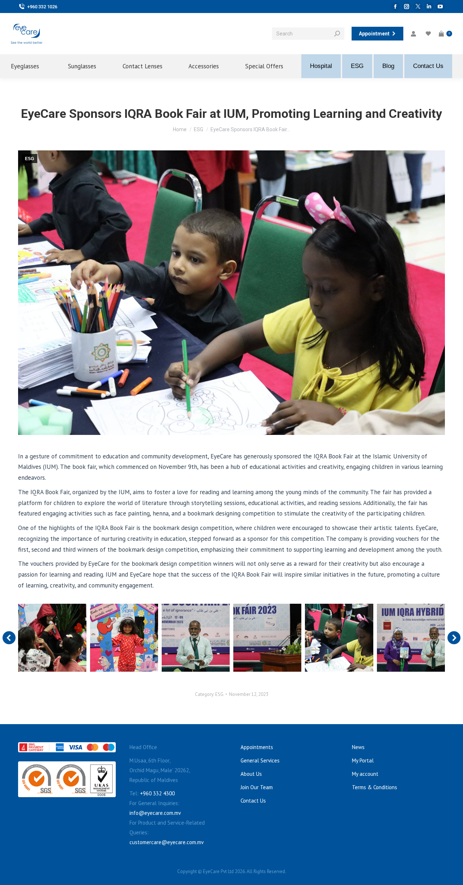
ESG (29, 158)
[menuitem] (30, 66)
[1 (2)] (196, 638)
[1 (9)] (411, 638)
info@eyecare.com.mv (155, 812)
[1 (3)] (124, 638)
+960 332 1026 (42, 6)
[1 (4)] (52, 638)
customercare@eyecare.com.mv (166, 842)
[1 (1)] (267, 638)
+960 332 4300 (157, 793)
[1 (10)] (339, 638)
